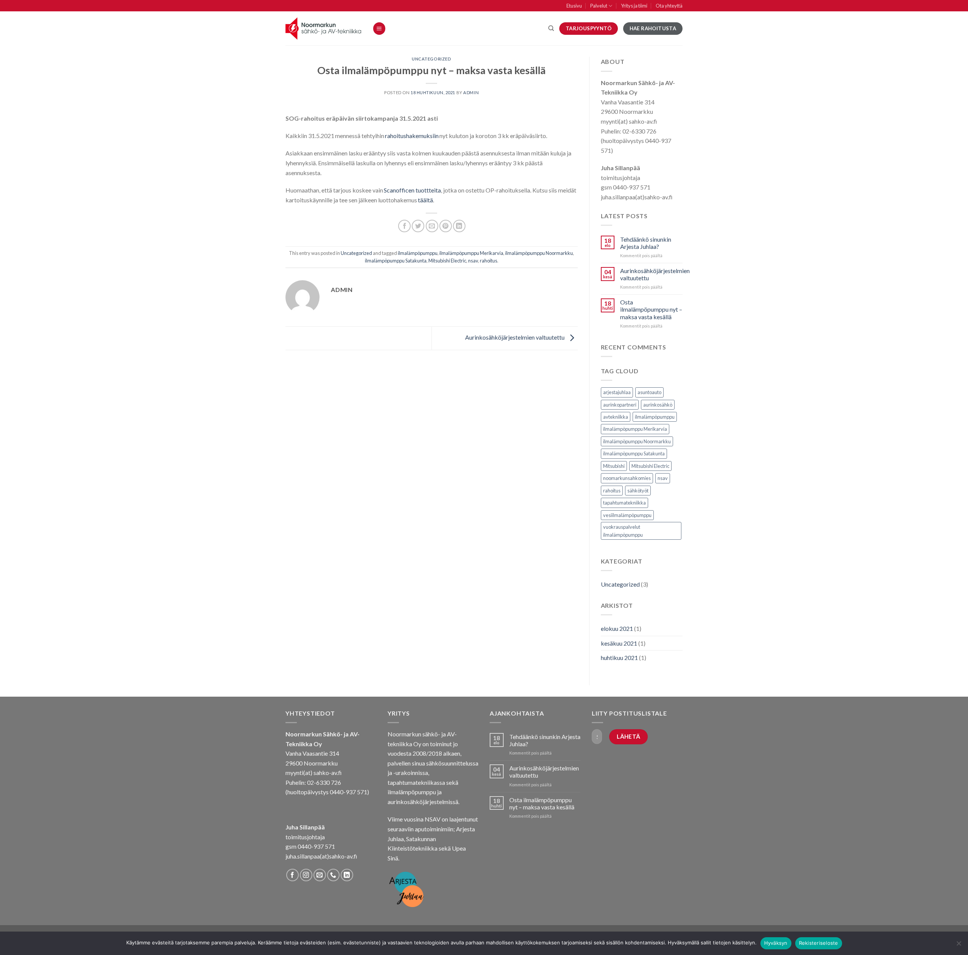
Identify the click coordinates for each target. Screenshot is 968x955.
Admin (471, 92)
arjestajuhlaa (617, 392)
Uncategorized (431, 58)
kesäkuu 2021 (619, 643)
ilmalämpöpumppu (417, 253)
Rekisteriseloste (818, 943)
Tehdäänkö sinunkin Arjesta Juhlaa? (645, 243)
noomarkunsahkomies (627, 478)
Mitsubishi (614, 466)
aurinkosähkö (657, 405)
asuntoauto (649, 392)
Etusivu (574, 6)
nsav (473, 261)
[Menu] (379, 28)
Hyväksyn (776, 943)
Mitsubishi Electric (447, 261)
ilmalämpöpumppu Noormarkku (539, 253)
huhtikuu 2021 (619, 657)
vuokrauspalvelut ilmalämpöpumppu (623, 530)
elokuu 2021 (617, 628)
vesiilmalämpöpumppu (627, 515)
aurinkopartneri (619, 405)
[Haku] (551, 28)
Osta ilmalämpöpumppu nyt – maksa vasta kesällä (651, 309)
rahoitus (488, 261)
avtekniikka (615, 417)
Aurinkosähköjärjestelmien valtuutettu (515, 337)
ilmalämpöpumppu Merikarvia (471, 253)
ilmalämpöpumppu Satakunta (396, 261)
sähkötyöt (637, 491)
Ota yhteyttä (669, 6)
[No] (958, 945)
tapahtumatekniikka (624, 503)
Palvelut (598, 6)
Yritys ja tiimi (634, 6)
